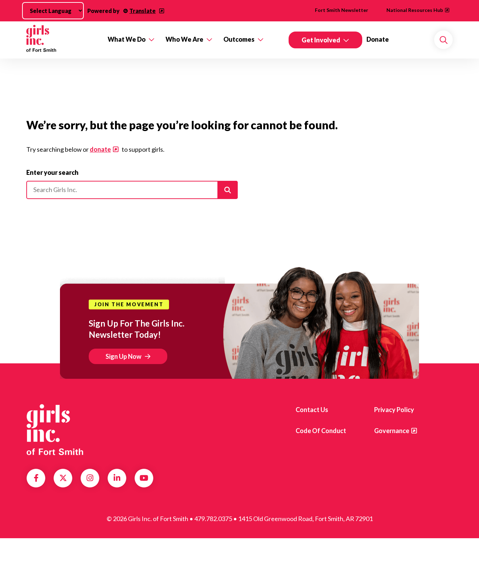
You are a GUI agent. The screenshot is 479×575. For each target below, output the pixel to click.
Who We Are (184, 39)
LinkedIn (117, 478)
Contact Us (312, 409)
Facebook (36, 478)
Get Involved (321, 40)
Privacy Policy (394, 409)
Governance (391, 430)
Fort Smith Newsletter (341, 10)
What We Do (127, 39)
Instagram (90, 478)
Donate (377, 39)
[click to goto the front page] (54, 429)
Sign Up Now (123, 356)
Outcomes (239, 39)
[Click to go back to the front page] (62, 40)
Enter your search (52, 172)
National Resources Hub (414, 10)
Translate (142, 10)
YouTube (143, 478)
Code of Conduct (321, 430)
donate (100, 149)
